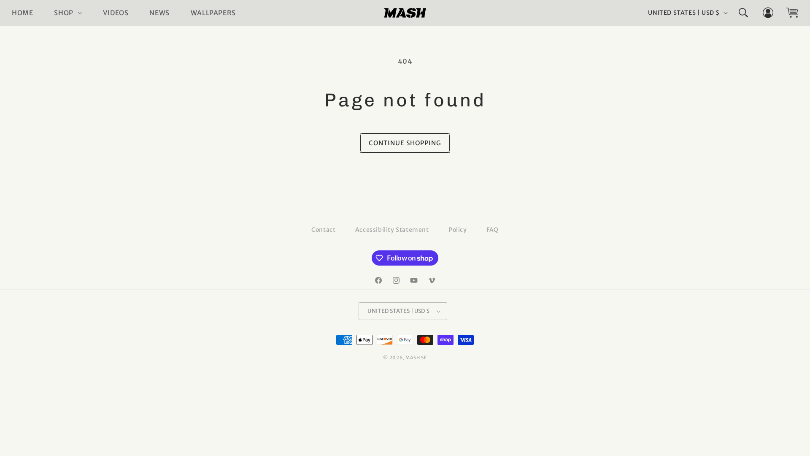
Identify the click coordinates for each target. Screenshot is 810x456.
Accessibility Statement (392, 229)
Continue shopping (405, 143)
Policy (457, 229)
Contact (323, 229)
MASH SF (416, 358)
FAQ (492, 229)
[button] (67, 13)
